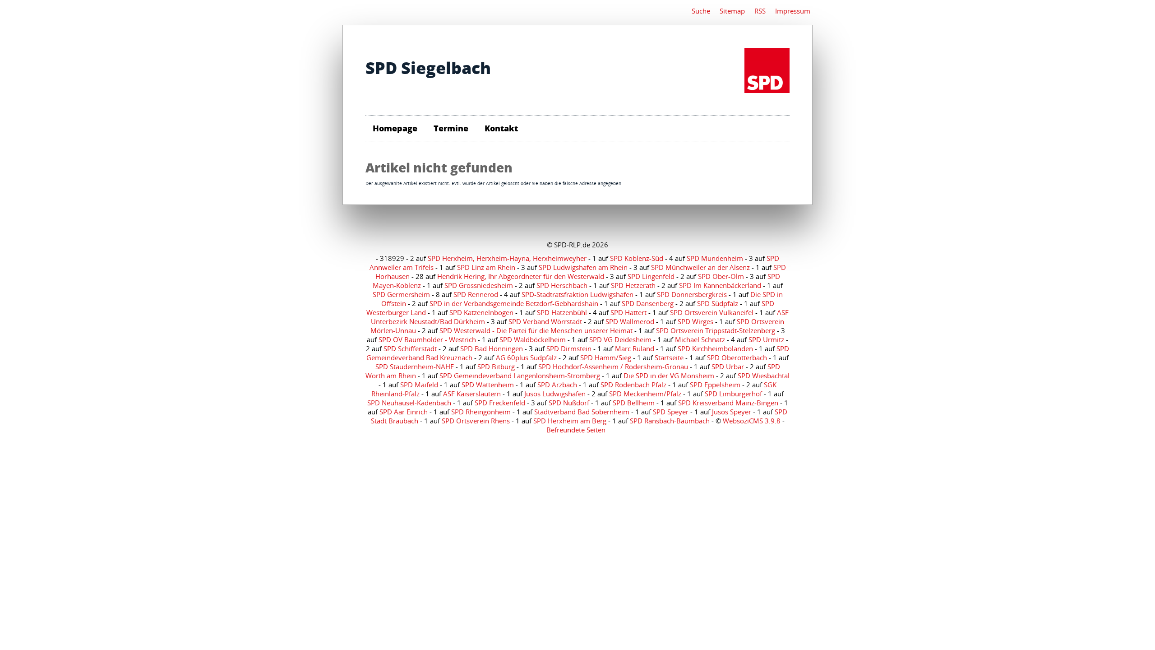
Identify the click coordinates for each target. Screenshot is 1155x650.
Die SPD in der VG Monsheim (669, 375)
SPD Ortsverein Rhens (476, 420)
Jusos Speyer (731, 411)
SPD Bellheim (634, 402)
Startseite (669, 357)
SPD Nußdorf (569, 402)
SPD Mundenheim (715, 258)
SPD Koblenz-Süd (636, 258)
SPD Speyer (670, 411)
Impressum (792, 10)
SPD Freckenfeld (500, 402)
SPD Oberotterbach (737, 357)
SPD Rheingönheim (481, 411)
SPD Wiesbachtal (764, 375)
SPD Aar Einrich (403, 411)
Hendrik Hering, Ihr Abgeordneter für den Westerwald (520, 276)
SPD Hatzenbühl (562, 312)
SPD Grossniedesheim (478, 285)
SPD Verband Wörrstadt (545, 321)
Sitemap (732, 10)
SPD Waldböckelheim (532, 339)
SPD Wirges (695, 321)
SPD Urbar (727, 366)
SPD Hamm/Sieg (605, 357)
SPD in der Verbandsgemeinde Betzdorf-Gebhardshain (514, 303)
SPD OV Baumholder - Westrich (427, 339)
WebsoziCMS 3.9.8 (752, 420)
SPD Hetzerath (633, 285)
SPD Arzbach (557, 384)
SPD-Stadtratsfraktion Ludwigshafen (577, 294)
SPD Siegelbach (428, 68)
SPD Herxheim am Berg (569, 420)
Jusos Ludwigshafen (555, 393)
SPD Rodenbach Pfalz (633, 384)
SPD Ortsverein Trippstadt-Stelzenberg (715, 330)
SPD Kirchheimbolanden (715, 348)
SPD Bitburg (496, 366)
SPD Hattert (628, 312)
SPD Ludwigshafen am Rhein (583, 267)
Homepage (395, 128)
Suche (701, 10)
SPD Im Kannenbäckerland (720, 285)
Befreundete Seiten (575, 429)
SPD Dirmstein (568, 348)
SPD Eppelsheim (715, 384)
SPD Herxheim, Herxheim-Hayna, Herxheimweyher (507, 258)
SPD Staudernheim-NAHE (414, 366)
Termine (451, 128)
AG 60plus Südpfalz (526, 357)
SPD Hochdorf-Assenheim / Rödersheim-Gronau (613, 366)
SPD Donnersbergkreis (692, 294)
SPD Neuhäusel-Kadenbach (409, 402)
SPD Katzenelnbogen (481, 312)
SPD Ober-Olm (721, 276)
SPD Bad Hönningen (491, 348)
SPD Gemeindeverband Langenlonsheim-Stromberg (519, 375)
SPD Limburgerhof (733, 393)
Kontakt (501, 128)
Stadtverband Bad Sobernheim (581, 411)
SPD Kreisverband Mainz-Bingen (728, 402)
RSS (760, 10)
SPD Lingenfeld (651, 276)
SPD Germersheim (401, 294)
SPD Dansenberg (648, 303)
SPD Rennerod (475, 294)
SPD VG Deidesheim (620, 339)
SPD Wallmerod (629, 321)
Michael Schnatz (700, 339)
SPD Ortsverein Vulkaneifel (711, 312)
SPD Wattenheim (488, 384)
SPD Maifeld (419, 384)
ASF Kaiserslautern (472, 393)
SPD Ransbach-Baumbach (670, 420)
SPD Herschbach (561, 285)
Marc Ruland (634, 348)
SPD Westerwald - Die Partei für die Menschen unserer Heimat (536, 330)
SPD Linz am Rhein (486, 267)
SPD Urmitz (766, 339)
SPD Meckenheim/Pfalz (645, 393)
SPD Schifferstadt (410, 348)
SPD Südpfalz (717, 303)
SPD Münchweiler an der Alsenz (700, 267)
